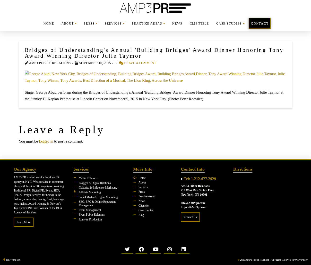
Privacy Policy (300, 259)
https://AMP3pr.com (193, 207)
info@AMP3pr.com (193, 203)
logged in (46, 141)
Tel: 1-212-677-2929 (200, 179)
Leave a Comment (139, 63)
